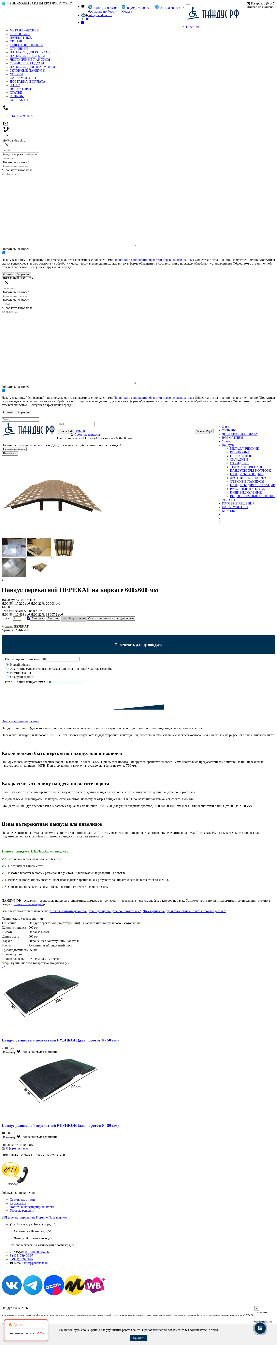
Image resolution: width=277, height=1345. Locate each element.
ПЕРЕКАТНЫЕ (21, 37)
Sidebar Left (66, 431)
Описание (9, 721)
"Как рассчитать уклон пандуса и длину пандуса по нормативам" (95, 911)
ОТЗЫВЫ (17, 96)
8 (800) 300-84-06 (37, 1252)
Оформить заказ (17, 1148)
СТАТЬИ (16, 92)
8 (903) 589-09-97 (21, 1259)
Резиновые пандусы (26, 1333)
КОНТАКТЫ (19, 100)
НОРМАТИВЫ (20, 89)
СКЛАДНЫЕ (19, 41)
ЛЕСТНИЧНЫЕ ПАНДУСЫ (30, 59)
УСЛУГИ (16, 74)
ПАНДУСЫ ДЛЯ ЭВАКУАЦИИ (32, 67)
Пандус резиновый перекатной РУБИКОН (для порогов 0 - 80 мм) (60, 1125)
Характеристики (27, 721)
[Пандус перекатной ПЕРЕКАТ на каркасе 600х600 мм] (52, 535)
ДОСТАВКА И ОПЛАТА (27, 81)
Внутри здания (20, 672)
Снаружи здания (21, 676)
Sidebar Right (204, 431)
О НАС (15, 85)
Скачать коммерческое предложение (111, 618)
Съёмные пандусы (87, 434)
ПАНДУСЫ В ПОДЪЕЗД (27, 56)
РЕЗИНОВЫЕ (20, 34)
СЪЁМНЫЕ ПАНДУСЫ (27, 63)
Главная (79, 431)
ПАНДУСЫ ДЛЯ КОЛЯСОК (30, 52)
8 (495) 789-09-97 (21, 116)
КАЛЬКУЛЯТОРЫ (23, 78)
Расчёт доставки (74, 618)
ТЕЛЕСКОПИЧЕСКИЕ (26, 45)
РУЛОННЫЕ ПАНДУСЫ (27, 70)
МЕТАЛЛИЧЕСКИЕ (24, 30)
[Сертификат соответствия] (28, 618)
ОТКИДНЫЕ (19, 48)
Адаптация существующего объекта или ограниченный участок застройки (61, 668)
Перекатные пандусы (29, 904)
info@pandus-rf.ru (100, 15)
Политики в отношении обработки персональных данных (154, 259)
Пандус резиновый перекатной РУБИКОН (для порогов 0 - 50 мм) (60, 1040)
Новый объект (19, 664)
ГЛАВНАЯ (194, 26)
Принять (138, 1338)
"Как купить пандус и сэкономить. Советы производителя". (184, 911)
